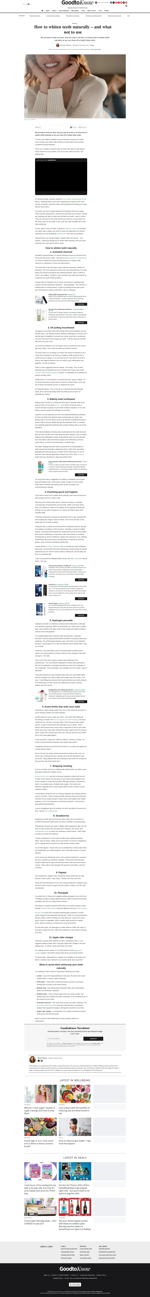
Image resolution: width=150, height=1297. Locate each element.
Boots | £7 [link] (71, 294)
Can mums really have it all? (107, 1255)
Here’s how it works (96, 49)
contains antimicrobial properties (46, 373)
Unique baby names (34, 15)
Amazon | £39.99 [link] (64, 603)
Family (54, 10)
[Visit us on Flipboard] (121, 3)
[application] (61, 176)
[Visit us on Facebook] (111, 3)
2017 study (60, 405)
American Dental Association (47, 1005)
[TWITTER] (39, 1061)
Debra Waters (66, 45)
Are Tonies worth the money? (94, 15)
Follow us (74, 127)
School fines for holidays (53, 15)
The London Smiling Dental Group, (75, 199)
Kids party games (66, 1258)
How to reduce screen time (69, 1248)
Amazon (76, 558)
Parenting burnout (104, 1248)
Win (128, 15)
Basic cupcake (84, 1255)
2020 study (40, 913)
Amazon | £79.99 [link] (63, 584)
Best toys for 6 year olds (114, 15)
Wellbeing (75, 10)
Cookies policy (58, 1278)
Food (83, 10)
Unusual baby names (67, 1252)
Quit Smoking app (51, 811)
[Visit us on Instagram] (116, 3)
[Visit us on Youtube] (126, 3)
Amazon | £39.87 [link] (79, 690)
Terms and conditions (87, 1275)
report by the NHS (42, 776)
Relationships (64, 10)
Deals (92, 45)
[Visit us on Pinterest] (119, 3)
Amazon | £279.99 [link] (78, 565)
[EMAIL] (42, 1061)
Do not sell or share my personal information (81, 1278)
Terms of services (67, 1043)
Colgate (80, 941)
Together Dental (70, 228)
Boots (80, 454)
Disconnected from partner (107, 1258)
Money (106, 10)
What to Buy (91, 10)
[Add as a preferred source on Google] (75, 1284)
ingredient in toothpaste (77, 258)
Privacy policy (101, 1275)
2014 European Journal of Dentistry (66, 720)
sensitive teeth (61, 234)
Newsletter (83, 127)
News (47, 10)
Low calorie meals (85, 1258)
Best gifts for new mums (72, 15)
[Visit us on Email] (124, 3)
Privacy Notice (96, 1043)
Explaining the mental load (107, 1252)
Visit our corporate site (96, 1291)
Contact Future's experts (60, 1275)
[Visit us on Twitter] (114, 3)
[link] (41, 300)
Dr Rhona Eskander (52, 546)
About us (47, 1275)
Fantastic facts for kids (68, 1255)
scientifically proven (42, 831)
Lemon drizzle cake (86, 1248)
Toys (100, 10)
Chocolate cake (84, 1252)
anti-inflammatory (50, 908)
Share (39, 127)
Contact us (75, 1275)
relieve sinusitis (81, 908)
